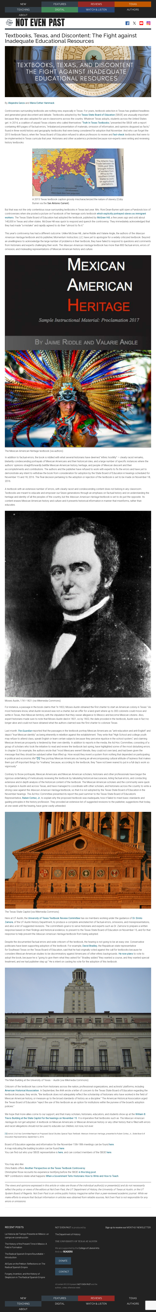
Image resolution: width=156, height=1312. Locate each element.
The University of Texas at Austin (76, 1241)
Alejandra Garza (16, 103)
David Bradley (89, 945)
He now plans (126, 953)
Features (59, 1298)
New (23, 1298)
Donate (63, 1261)
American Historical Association (22, 1090)
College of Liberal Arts (89, 1248)
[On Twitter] (134, 23)
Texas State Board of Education (98, 114)
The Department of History (67, 1234)
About (23, 1309)
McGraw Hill (103, 217)
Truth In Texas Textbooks (96, 122)
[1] (6, 1134)
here (111, 1144)
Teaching (23, 1303)
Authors (133, 1303)
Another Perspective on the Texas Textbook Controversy (55, 1168)
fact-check (118, 134)
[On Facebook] (127, 23)
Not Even (40, 22)
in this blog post (87, 1172)
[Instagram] (148, 23)
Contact (64, 1272)
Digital (60, 1303)
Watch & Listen (96, 1303)
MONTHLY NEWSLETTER (139, 1227)
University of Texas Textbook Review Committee (54, 918)
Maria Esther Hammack (42, 103)
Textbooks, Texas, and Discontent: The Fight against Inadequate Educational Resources (71, 38)
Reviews (96, 1298)
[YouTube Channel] (141, 23)
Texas (133, 1298)
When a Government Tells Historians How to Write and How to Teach (82, 1176)
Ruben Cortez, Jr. (31, 798)
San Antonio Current (57, 203)
